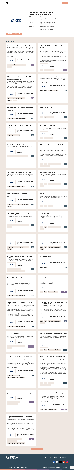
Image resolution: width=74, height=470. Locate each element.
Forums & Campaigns (35, 2)
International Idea (51, 467)
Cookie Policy (58, 467)
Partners (27, 2)
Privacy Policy (65, 467)
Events (50, 457)
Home (41, 457)
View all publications (37, 449)
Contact (65, 2)
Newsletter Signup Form (64, 457)
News (46, 457)
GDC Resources (45, 2)
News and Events (55, 2)
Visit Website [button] (17, 33)
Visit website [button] (9, 33)
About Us (19, 2)
